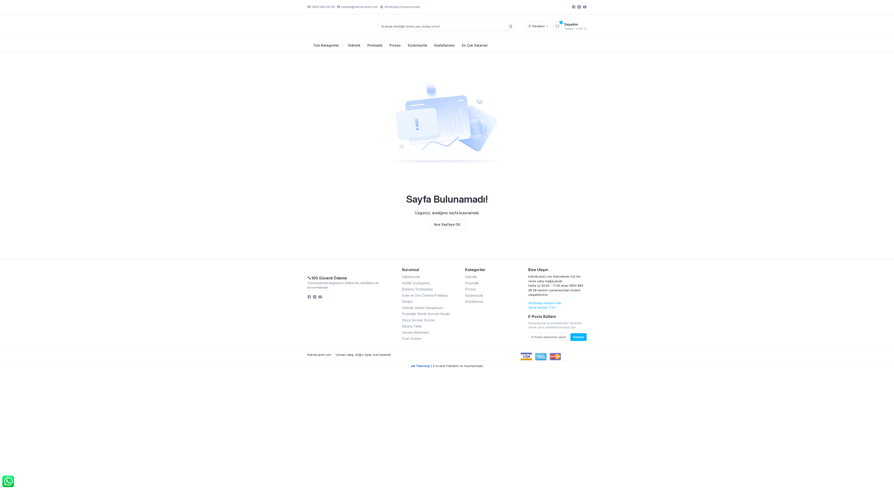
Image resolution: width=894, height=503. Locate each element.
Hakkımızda (411, 277)
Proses (470, 289)
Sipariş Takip (412, 326)
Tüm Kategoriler (328, 45)
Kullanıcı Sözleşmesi (417, 289)
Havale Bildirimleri (415, 332)
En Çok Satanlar (475, 45)
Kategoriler (475, 269)
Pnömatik (472, 283)
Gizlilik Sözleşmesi (416, 283)
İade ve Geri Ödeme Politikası (425, 295)
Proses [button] (395, 45)
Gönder (578, 337)
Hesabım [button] (538, 26)
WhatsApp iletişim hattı (544, 303)
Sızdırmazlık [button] (417, 45)
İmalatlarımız (474, 301)
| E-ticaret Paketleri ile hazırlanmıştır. (447, 366)
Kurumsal (410, 269)
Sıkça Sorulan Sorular (418, 320)
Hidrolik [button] (354, 45)
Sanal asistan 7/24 (541, 307)
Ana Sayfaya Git (447, 224)
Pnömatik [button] (375, 45)
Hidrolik (471, 277)
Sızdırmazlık (474, 295)
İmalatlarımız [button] (444, 45)
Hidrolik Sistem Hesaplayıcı (422, 308)
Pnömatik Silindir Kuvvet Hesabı (426, 314)
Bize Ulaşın (538, 269)
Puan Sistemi (411, 338)
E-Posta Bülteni (542, 316)
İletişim (407, 301)
